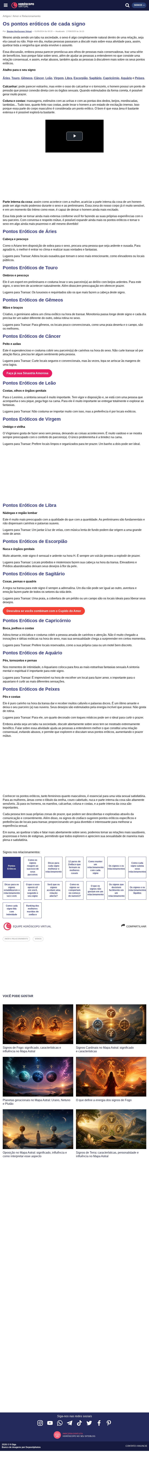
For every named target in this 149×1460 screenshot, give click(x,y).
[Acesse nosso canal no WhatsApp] (60, 1423)
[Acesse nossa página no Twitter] (89, 1423)
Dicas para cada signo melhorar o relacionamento (53, 867)
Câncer (39, 78)
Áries (6, 78)
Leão (48, 78)
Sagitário (95, 78)
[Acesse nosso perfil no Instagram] (40, 1423)
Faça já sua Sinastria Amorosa (27, 373)
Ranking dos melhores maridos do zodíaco (32, 910)
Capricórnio (111, 78)
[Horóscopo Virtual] (40, 5)
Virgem (59, 78)
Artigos (7, 16)
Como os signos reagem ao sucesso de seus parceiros (33, 867)
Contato (131, 1446)
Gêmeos (27, 78)
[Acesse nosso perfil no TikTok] (79, 1423)
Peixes (139, 78)
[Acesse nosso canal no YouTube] (50, 1423)
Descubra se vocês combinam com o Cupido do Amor (44, 610)
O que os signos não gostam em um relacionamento (95, 890)
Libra (68, 78)
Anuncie (142, 1446)
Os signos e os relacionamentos (116, 867)
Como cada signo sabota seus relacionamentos (137, 867)
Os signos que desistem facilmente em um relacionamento (116, 890)
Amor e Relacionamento (27, 16)
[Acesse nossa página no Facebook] (99, 1423)
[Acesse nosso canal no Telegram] (70, 1423)
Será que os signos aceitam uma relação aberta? (53, 890)
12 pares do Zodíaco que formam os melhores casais (74, 867)
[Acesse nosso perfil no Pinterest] (109, 1423)
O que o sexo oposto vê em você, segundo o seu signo (32, 890)
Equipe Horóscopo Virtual (19, 31)
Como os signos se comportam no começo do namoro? (74, 890)
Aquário (126, 78)
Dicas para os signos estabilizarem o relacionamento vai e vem (12, 890)
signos (38, 939)
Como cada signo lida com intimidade (12, 910)
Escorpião (81, 78)
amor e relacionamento (16, 939)
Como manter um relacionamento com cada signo (95, 867)
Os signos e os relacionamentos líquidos (137, 890)
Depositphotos (33, 1447)
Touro (15, 78)
